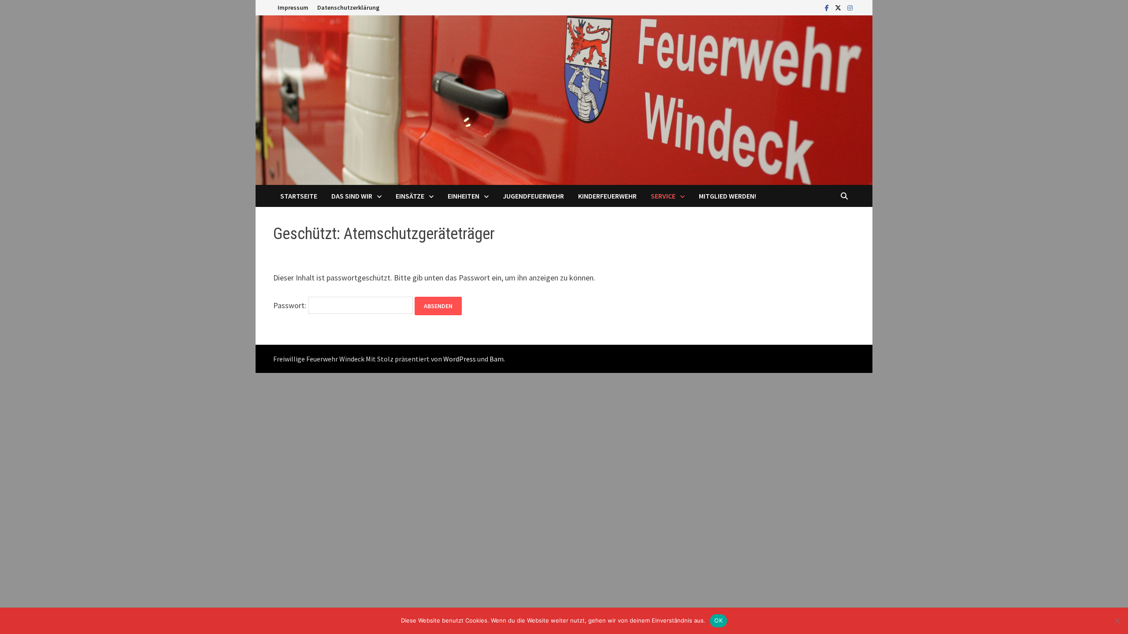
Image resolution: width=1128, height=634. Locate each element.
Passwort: (290, 305)
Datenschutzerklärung (348, 7)
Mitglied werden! (727, 196)
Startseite (298, 196)
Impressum (293, 7)
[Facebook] (828, 7)
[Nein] (1117, 620)
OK (718, 620)
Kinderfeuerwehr (607, 196)
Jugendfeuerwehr (533, 196)
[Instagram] (850, 7)
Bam (497, 358)
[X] (839, 7)
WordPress (459, 358)
